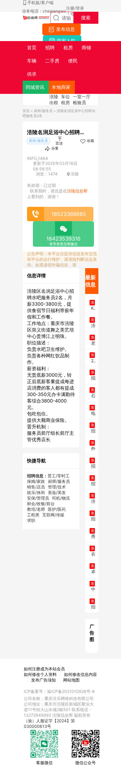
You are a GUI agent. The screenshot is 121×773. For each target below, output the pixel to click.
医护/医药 (57, 509)
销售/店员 (36, 486)
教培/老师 (36, 509)
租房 (65, 102)
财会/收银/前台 (41, 503)
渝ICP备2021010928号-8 (71, 691)
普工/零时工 (59, 475)
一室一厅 (81, 96)
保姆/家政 (36, 481)
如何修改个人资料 (40, 674)
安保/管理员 (38, 497)
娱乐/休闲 (36, 492)
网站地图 (71, 679)
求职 (31, 520)
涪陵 (53, 96)
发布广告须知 (43, 679)
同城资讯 (35, 87)
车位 (65, 96)
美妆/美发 (57, 492)
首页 (26, 111)
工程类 (33, 514)
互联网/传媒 (53, 514)
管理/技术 (57, 486)
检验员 (79, 102)
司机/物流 (61, 497)
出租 (53, 102)
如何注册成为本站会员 (44, 668)
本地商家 (61, 87)
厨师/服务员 (43, 111)
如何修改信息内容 (80, 674)
